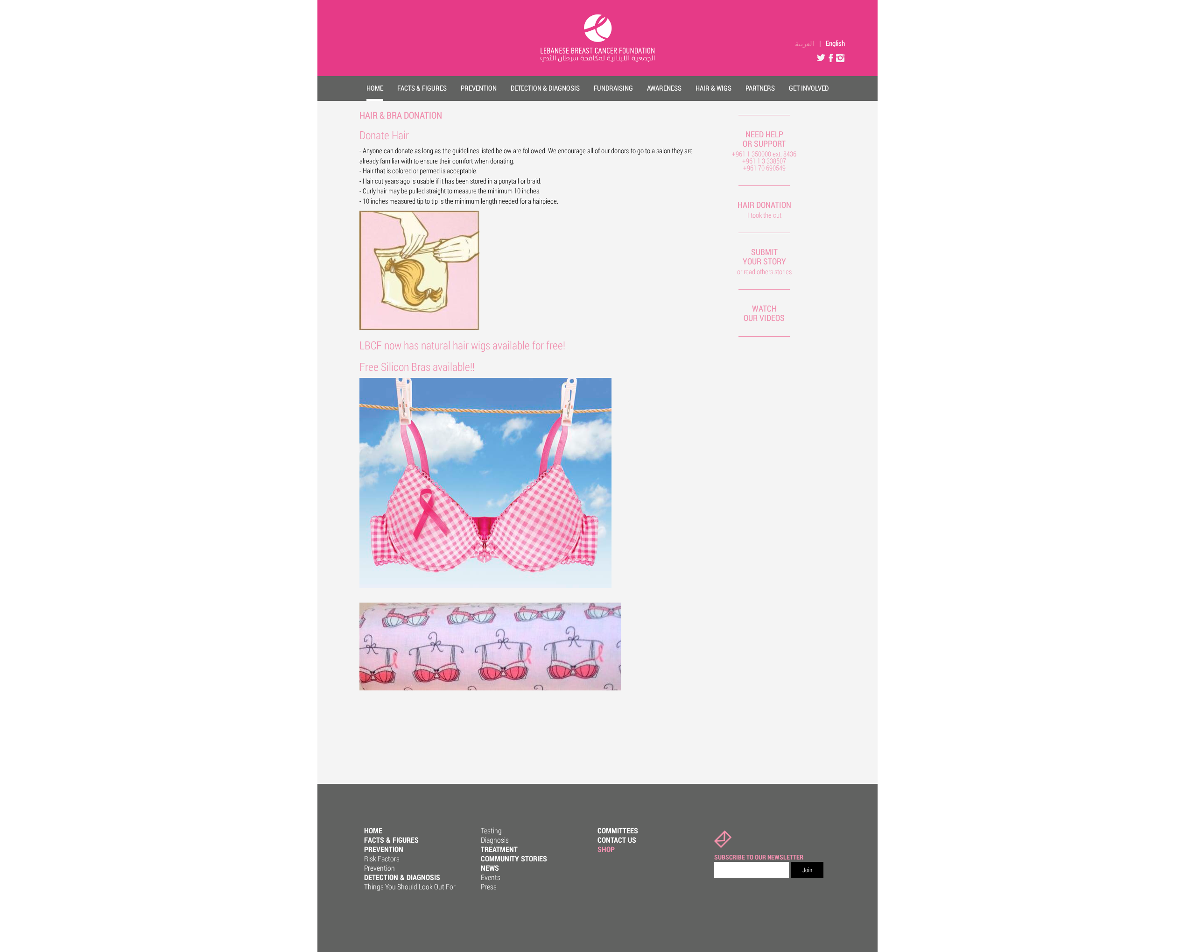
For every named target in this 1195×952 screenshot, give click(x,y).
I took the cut (764, 215)
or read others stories (764, 271)
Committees (618, 830)
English (835, 43)
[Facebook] (831, 55)
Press (489, 886)
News (490, 868)
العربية (804, 43)
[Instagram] (840, 55)
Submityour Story (764, 256)
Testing (491, 830)
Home (373, 830)
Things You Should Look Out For (410, 886)
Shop (606, 849)
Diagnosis (495, 840)
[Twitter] (821, 55)
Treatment (499, 849)
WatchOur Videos (764, 313)
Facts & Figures (391, 840)
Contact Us (617, 840)
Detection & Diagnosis (402, 877)
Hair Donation (764, 204)
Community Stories (514, 858)
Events (490, 877)
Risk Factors (382, 858)
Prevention (383, 849)
